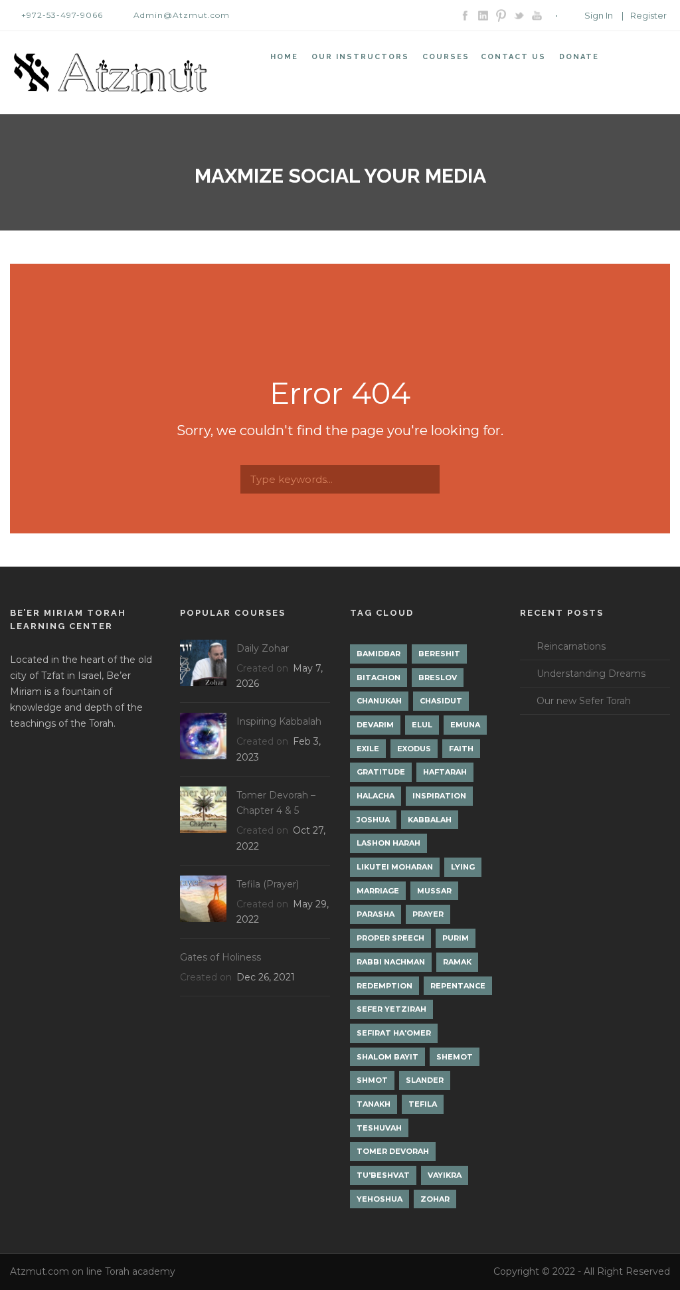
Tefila (422, 1104)
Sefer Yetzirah (391, 1009)
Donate (579, 56)
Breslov (437, 677)
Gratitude (381, 772)
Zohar (435, 1199)
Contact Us (513, 56)
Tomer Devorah (393, 1151)
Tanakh (373, 1104)
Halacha (375, 795)
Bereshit (439, 653)
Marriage (378, 890)
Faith (461, 748)
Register (648, 15)
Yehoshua (379, 1199)
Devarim (375, 724)
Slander (425, 1080)
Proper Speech (390, 938)
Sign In (598, 15)
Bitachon (378, 677)
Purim (455, 938)
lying (463, 867)
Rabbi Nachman (391, 962)
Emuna (465, 724)
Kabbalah (430, 819)
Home (284, 56)
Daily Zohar (262, 648)
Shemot (454, 1056)
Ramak (457, 962)
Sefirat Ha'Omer (394, 1033)
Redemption (384, 985)
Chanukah (379, 700)
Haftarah (445, 772)
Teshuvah (379, 1128)
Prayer (428, 914)
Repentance (457, 985)
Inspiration (439, 795)
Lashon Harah (388, 843)
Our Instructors (360, 56)
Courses (445, 56)
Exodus (414, 748)
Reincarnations (571, 646)
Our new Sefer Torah (584, 701)
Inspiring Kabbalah (278, 721)
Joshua (373, 819)
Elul (422, 724)
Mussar (434, 890)
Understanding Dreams (591, 674)
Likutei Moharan (395, 867)
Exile (368, 748)
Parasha (375, 914)
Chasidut (441, 700)
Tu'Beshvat (383, 1175)
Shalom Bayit (387, 1056)
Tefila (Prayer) (267, 884)
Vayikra (445, 1175)
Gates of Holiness (220, 957)
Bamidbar (378, 653)
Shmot (372, 1080)
